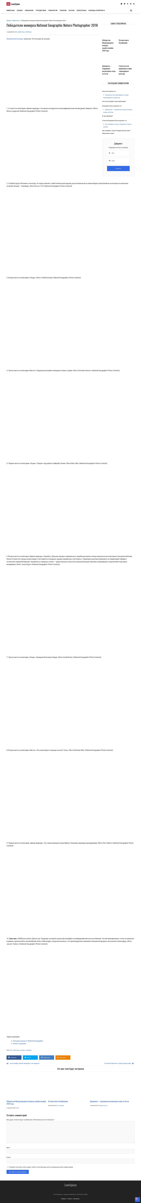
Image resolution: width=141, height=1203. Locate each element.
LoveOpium (13, 4)
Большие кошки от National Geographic (28, 1041)
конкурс (22, 1050)
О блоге (69, 1198)
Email (9, 1157)
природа (29, 1050)
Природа (28, 32)
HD (11, 1050)
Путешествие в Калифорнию (124, 41)
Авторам (76, 1198)
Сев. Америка (60, 1105)
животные (16, 1050)
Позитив (63, 10)
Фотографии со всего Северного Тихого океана (117, 125)
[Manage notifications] (136, 1198)
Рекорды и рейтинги (97, 10)
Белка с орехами (19, 1044)
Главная (63, 1198)
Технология (52, 10)
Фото (17, 1108)
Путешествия (41, 10)
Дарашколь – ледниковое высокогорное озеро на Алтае (108, 70)
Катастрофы (81, 10)
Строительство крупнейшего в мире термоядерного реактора (125, 70)
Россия (71, 10)
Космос (20, 10)
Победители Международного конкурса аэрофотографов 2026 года (107, 45)
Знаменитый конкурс (15, 39)
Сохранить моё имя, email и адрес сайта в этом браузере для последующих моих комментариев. (41, 1167)
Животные (10, 10)
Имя (8, 1148)
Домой (9, 20)
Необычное (29, 10)
